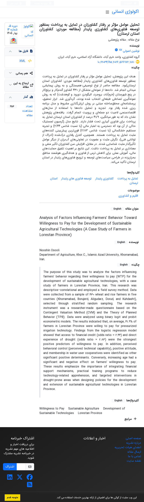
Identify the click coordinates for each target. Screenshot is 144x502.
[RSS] (29, 486)
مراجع (128, 419)
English (128, 3)
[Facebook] (29, 478)
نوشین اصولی (131, 51)
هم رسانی (22, 73)
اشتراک (9, 466)
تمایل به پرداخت (127, 178)
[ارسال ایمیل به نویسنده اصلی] (120, 50)
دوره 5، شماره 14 (12, 28)
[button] (55, 497)
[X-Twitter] (19, 478)
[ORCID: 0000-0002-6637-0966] (116, 50)
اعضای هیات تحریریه (128, 447)
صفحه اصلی (133, 438)
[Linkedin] (9, 478)
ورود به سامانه (41, 3)
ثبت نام (14, 3)
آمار (26, 97)
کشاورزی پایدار (104, 178)
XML (22, 61)
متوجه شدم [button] (12, 497)
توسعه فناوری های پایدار (76, 178)
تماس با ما (134, 456)
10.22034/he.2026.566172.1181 (116, 62)
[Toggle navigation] (107, 12)
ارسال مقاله (134, 451)
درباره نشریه (133, 442)
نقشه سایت (134, 460)
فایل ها (23, 51)
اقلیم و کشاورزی (128, 195)
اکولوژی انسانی (125, 11)
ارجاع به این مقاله (21, 85)
